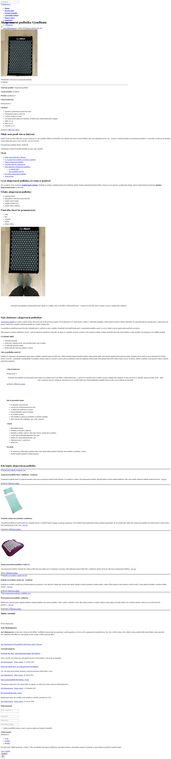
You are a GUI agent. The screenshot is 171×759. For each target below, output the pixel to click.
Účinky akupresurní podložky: (14, 162)
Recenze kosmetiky (11, 13)
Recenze (39, 644)
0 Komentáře (17, 644)
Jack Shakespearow (10, 28)
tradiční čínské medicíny (30, 185)
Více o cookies (5, 751)
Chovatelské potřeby (12, 15)
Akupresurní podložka (8, 322)
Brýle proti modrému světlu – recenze (11, 693)
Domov (7, 8)
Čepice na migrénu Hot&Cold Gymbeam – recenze (15, 679)
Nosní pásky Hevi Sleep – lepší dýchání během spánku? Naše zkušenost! (20, 653)
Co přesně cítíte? (14, 169)
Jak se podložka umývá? (16, 171)
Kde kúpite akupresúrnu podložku (15, 174)
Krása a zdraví (10, 18)
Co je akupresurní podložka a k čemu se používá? (20, 160)
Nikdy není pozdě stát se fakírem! (15, 157)
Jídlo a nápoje (18, 675)
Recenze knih (9, 11)
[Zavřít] (3, 756)
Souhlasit (4, 753)
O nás (6, 738)
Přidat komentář (6, 732)
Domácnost (8, 20)
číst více (163, 479)
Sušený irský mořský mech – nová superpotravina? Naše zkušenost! (19, 666)
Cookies (7, 741)
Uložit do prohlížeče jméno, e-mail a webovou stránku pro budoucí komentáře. (27, 728)
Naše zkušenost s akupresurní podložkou (17, 167)
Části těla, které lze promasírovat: (15, 164)
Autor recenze (9, 176)
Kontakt (7, 743)
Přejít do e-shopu (14, 130)
